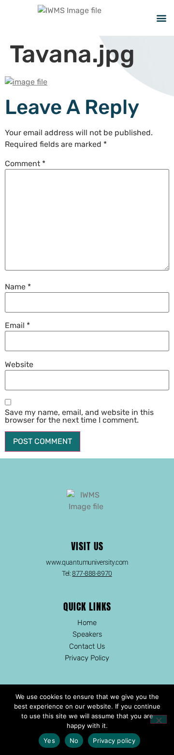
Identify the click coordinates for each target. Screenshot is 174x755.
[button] (161, 18)
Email (17, 325)
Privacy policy (114, 740)
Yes (49, 740)
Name (18, 287)
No (74, 740)
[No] (158, 719)
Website (19, 365)
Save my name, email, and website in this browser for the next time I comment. (79, 416)
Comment (25, 164)
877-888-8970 (92, 573)
